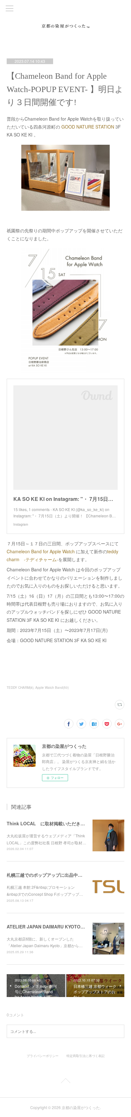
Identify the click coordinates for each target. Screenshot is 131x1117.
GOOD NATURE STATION (88, 126)
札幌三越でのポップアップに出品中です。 (49, 875)
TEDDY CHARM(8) (20, 687)
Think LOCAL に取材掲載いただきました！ (52, 823)
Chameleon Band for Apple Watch (41, 551)
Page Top (65, 1081)
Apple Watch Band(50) (52, 687)
